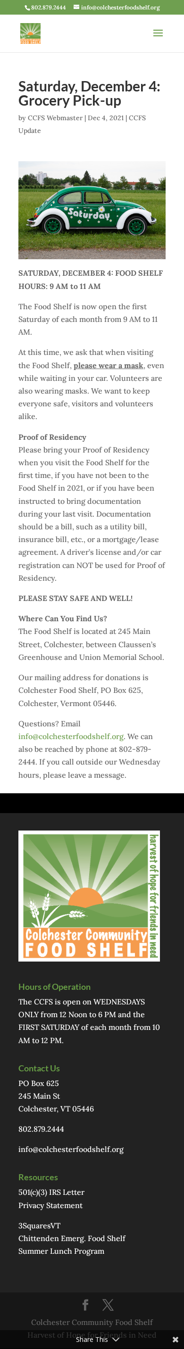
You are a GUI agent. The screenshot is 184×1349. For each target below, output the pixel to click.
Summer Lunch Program (61, 1251)
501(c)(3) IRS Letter (51, 1192)
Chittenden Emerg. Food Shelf (71, 1238)
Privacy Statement (50, 1205)
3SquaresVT (39, 1225)
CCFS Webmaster (55, 118)
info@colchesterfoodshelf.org (71, 736)
